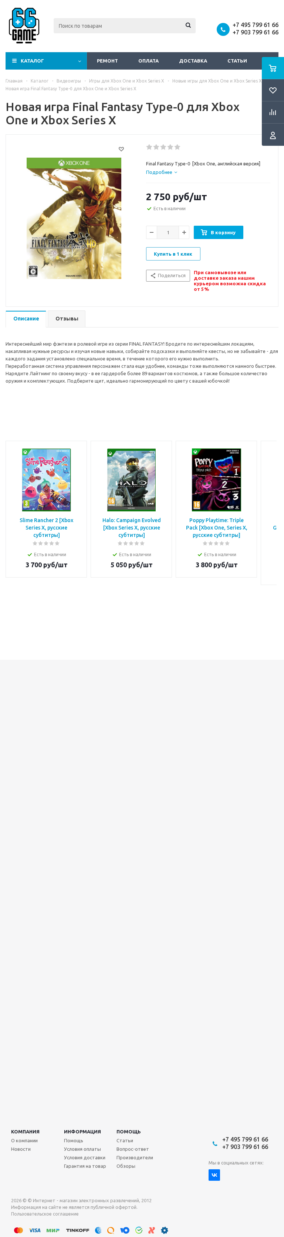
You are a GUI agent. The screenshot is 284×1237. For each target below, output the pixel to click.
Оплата (148, 60)
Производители (134, 1157)
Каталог (32, 60)
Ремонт (107, 60)
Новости (21, 1149)
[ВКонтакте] (214, 1175)
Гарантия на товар (85, 1166)
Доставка (193, 60)
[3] (163, 147)
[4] (170, 147)
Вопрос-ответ (132, 1149)
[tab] (161, 172)
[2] (156, 147)
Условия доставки (84, 1157)
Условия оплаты (82, 1149)
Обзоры (125, 1166)
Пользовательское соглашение (45, 1213)
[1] (149, 147)
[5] (177, 147)
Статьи (237, 60)
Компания (25, 1131)
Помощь (128, 1131)
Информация (82, 1131)
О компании (24, 1140)
